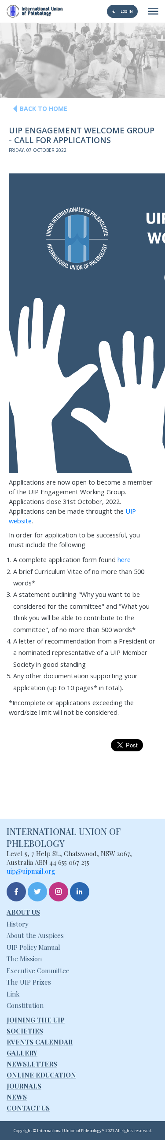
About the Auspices (35, 935)
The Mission (24, 958)
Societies (25, 1030)
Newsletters (32, 1063)
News (17, 1096)
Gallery (22, 1052)
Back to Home (43, 108)
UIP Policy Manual (33, 947)
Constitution (25, 1005)
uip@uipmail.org (31, 871)
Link (13, 993)
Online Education (41, 1074)
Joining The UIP (36, 1019)
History (17, 923)
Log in (126, 11)
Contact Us (28, 1107)
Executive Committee (38, 970)
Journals (24, 1085)
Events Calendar (40, 1041)
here (124, 559)
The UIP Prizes (29, 982)
